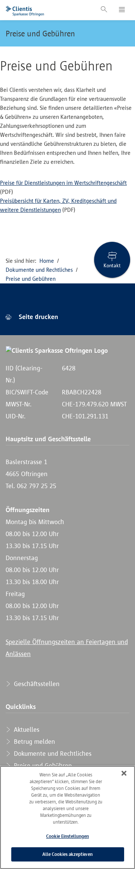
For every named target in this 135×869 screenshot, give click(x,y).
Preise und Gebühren (40, 33)
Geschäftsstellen (36, 684)
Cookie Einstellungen (67, 836)
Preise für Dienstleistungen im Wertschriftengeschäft (63, 183)
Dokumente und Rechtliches (39, 270)
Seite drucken (37, 316)
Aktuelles (25, 729)
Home (46, 261)
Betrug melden (33, 741)
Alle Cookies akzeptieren (67, 854)
